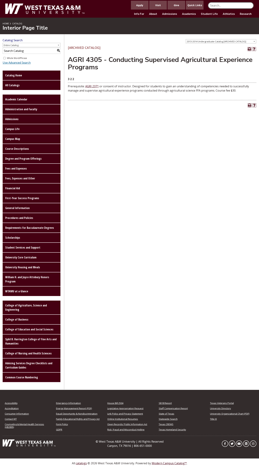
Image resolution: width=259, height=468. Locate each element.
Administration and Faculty (21, 109)
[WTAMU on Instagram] (253, 443)
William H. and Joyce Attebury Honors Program (27, 279)
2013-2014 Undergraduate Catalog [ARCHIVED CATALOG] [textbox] (216, 41)
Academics (189, 14)
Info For (139, 14)
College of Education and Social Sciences (29, 329)
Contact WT (11, 419)
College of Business (16, 319)
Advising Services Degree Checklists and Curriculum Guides (28, 365)
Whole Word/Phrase (17, 58)
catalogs (81, 463)
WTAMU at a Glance (16, 291)
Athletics (229, 14)
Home (6, 23)
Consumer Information (17, 413)
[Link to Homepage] (29, 443)
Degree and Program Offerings (23, 159)
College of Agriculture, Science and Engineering (26, 307)
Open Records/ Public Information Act (127, 424)
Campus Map (12, 139)
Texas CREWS (166, 424)
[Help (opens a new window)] (254, 49)
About (153, 14)
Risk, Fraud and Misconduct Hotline (125, 429)
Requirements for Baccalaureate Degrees (29, 228)
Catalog (17, 23)
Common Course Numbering (21, 377)
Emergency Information (68, 403)
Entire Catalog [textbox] (11, 45)
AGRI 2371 (92, 86)
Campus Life (12, 129)
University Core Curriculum (20, 257)
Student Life (209, 14)
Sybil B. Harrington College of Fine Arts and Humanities (31, 341)
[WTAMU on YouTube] (239, 443)
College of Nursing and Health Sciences (28, 353)
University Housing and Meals (22, 267)
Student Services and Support (22, 247)
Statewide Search (168, 419)
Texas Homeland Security (172, 429)
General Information (17, 208)
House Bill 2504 (115, 403)
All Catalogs (12, 85)
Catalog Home (13, 75)
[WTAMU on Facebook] (225, 443)
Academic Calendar (16, 99)
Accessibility (11, 403)
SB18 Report (165, 403)
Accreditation (12, 408)
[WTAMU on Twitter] (232, 443)
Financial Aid (12, 188)
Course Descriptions (17, 149)
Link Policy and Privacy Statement (125, 413)
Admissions (169, 14)
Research (246, 14)
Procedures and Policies (19, 218)
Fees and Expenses (16, 168)
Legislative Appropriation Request (125, 408)
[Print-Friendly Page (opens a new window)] (249, 49)
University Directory (220, 408)
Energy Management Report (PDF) (74, 408)
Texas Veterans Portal (222, 403)
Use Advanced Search (17, 63)
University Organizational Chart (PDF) (229, 413)
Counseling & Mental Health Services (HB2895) (24, 426)
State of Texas (166, 413)
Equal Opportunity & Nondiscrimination (76, 413)
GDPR (59, 429)
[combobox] (221, 41)
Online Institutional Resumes (122, 419)
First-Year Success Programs (22, 198)
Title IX (213, 419)
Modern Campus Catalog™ (169, 463)
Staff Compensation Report (173, 408)
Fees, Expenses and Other (20, 178)
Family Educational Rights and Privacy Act (78, 419)
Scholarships (12, 238)
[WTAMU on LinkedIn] (246, 443)
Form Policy (62, 424)
